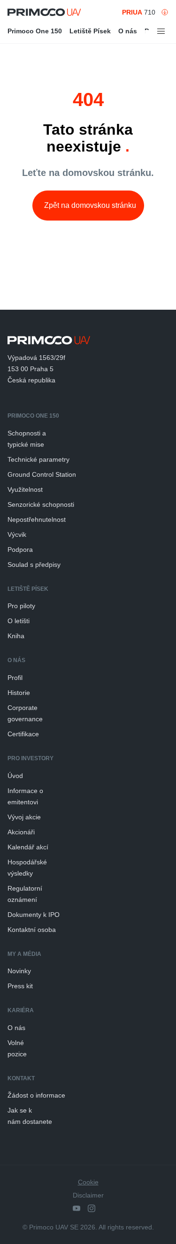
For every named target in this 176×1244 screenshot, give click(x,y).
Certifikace (23, 734)
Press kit (20, 986)
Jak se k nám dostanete (30, 1116)
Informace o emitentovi (25, 796)
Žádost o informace (36, 1095)
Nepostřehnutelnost (37, 519)
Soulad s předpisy (34, 564)
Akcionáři (21, 832)
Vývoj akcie (24, 817)
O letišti (19, 621)
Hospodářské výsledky (27, 867)
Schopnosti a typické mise (27, 438)
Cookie (88, 1182)
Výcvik (17, 534)
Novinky (19, 971)
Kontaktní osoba (32, 929)
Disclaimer (88, 1195)
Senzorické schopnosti (41, 504)
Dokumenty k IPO (34, 914)
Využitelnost (25, 489)
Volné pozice (17, 1048)
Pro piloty (21, 606)
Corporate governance (25, 713)
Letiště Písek (90, 31)
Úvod (15, 775)
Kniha (16, 636)
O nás (127, 31)
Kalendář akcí (28, 847)
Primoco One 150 (35, 31)
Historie (19, 692)
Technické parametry (38, 459)
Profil (15, 677)
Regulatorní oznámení (25, 894)
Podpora (20, 549)
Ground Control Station (42, 474)
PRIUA (132, 12)
